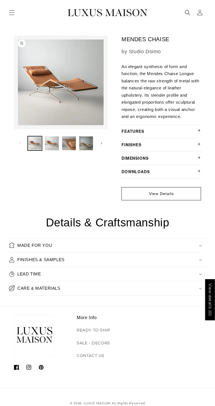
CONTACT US (90, 355)
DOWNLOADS (135, 171)
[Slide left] (20, 143)
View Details (161, 193)
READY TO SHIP (93, 330)
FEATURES (132, 131)
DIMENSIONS (134, 158)
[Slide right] (101, 143)
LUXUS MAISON (97, 403)
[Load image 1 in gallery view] (35, 143)
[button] (12, 12)
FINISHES (131, 144)
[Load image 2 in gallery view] (52, 143)
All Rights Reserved (128, 403)
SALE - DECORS (93, 342)
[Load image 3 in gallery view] (69, 143)
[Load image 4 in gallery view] (86, 143)
